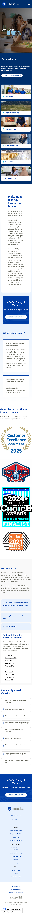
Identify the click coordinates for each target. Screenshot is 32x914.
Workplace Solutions (16, 840)
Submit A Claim (16, 856)
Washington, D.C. (10, 658)
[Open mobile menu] (28, 3)
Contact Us (16, 859)
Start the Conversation (12, 75)
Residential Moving (16, 830)
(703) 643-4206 (16, 815)
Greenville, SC (9, 677)
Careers (16, 873)
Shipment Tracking (16, 853)
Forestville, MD (10, 661)
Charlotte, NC (9, 675)
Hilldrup (11, 4)
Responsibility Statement (16, 892)
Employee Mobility (16, 834)
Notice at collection (8, 912)
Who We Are (16, 870)
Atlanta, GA (9, 680)
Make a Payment (16, 863)
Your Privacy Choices (13, 909)
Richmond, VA (9, 666)
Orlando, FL (9, 655)
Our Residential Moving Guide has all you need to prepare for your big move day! (15, 605)
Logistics (16, 837)
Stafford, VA (9, 663)
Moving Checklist (10, 626)
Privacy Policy (16, 886)
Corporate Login (16, 877)
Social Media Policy (16, 889)
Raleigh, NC (9, 672)
